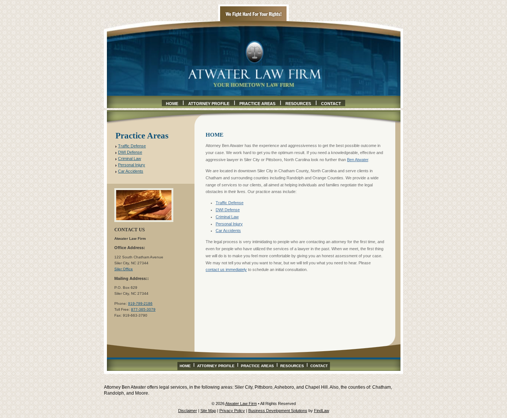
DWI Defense (228, 210)
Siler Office (123, 269)
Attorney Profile (208, 103)
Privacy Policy (232, 410)
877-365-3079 (143, 309)
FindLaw (321, 410)
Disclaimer (187, 410)
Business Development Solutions (277, 410)
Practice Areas (257, 103)
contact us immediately (226, 269)
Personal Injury (229, 224)
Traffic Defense (229, 202)
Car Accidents (228, 230)
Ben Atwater (357, 159)
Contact (331, 103)
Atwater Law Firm (241, 403)
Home (172, 103)
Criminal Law (227, 217)
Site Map (208, 410)
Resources (298, 103)
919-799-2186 (140, 303)
